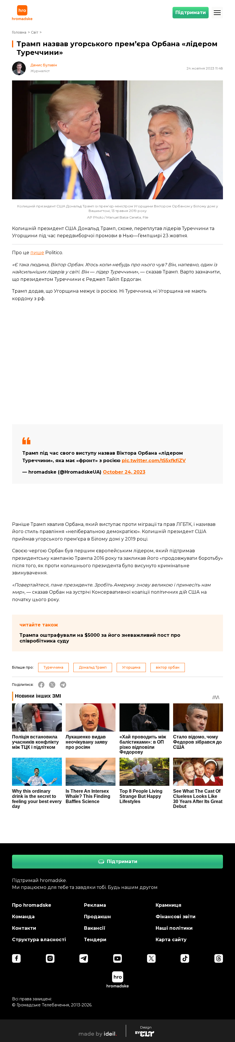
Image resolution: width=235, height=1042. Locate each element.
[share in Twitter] (52, 685)
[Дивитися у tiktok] (185, 958)
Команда (23, 916)
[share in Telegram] (63, 685)
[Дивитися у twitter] (151, 958)
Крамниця (168, 905)
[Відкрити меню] (217, 12)
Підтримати (190, 12)
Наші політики (174, 928)
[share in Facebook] (41, 685)
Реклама (95, 905)
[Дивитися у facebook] (16, 958)
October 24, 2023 (124, 472)
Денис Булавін (43, 65)
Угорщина (131, 667)
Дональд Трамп (93, 667)
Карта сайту (171, 939)
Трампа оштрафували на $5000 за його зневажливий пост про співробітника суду (99, 638)
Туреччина (53, 667)
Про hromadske (31, 905)
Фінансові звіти (175, 916)
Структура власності (39, 939)
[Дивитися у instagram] (50, 958)
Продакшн (97, 916)
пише (37, 252)
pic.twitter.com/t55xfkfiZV (154, 460)
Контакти (24, 928)
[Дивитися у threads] (218, 958)
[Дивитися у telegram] (83, 958)
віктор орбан (167, 667)
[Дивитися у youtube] (117, 958)
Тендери (95, 939)
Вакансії (94, 928)
